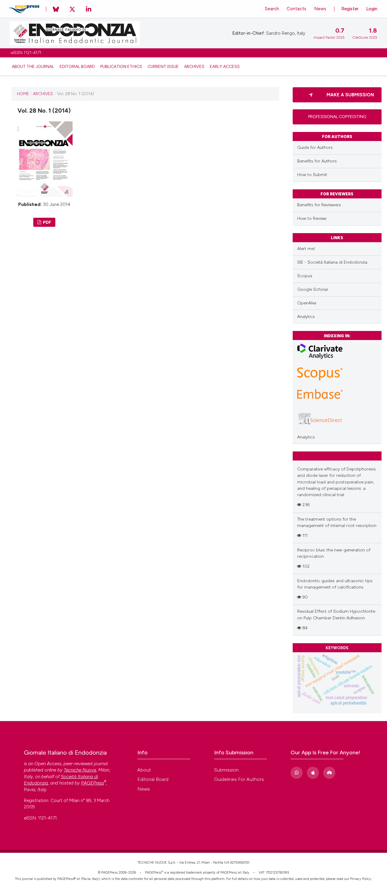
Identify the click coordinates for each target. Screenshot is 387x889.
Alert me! (306, 248)
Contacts (296, 8)
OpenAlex (306, 303)
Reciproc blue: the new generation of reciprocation (333, 553)
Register (350, 8)
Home (23, 93)
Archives (194, 66)
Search (272, 8)
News (320, 8)
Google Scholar (312, 289)
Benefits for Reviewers (319, 204)
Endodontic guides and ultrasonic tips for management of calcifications (334, 584)
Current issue (163, 66)
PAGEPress (153, 873)
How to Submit (312, 174)
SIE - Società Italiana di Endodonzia (332, 262)
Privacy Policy (360, 879)
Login (371, 8)
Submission (226, 770)
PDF (46, 222)
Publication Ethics (121, 66)
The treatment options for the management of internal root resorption (336, 522)
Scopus (304, 275)
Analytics (306, 316)
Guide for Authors (315, 147)
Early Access (225, 66)
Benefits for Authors (317, 161)
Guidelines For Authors (239, 779)
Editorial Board (77, 66)
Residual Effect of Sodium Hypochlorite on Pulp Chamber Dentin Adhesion (336, 614)
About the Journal (33, 66)
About (144, 770)
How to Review (312, 218)
